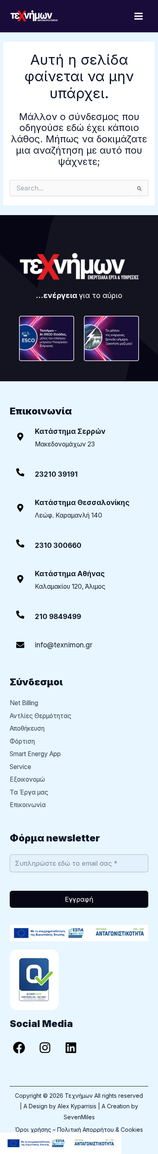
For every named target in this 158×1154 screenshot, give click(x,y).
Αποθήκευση (27, 728)
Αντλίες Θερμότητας (40, 716)
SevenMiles (79, 1117)
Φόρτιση (22, 741)
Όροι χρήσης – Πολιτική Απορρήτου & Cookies (79, 1129)
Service (20, 767)
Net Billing (24, 703)
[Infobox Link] (79, 475)
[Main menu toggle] (138, 15)
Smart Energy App (35, 754)
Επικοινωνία (28, 805)
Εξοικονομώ (27, 779)
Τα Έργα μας (29, 792)
